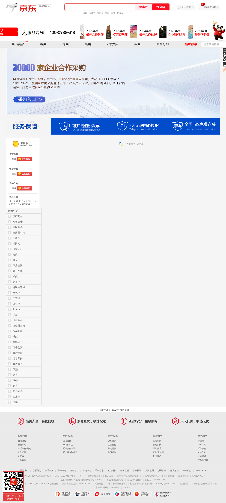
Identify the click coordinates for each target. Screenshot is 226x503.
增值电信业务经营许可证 (205, 483)
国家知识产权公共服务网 (162, 494)
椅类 (15, 402)
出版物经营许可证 (114, 479)
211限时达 (68, 444)
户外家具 (18, 391)
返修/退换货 (158, 452)
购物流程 (22, 441)
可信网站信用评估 (64, 494)
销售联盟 (124, 470)
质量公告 (162, 470)
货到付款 (112, 441)
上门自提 (67, 441)
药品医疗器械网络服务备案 (100, 476)
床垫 (113, 13)
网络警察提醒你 (83, 494)
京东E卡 (202, 452)
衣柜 (107, 13)
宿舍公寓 (18, 347)
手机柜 (16, 238)
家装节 (92, 13)
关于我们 (24, 470)
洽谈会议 (18, 320)
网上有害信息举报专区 (123, 494)
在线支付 (112, 444)
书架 (15, 336)
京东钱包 (115, 487)
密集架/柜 (18, 221)
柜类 (15, 276)
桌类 (15, 374)
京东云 (127, 487)
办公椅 (16, 303)
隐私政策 (174, 470)
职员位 (16, 309)
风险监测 (149, 470)
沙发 (85, 13)
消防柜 (16, 243)
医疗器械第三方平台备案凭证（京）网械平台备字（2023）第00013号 (141, 483)
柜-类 (16, 380)
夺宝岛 (201, 441)
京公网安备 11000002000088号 (36, 476)
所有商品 (18, 216)
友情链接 (112, 470)
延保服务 (202, 448)
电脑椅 (120, 13)
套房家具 (18, 363)
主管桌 (16, 298)
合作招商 (62, 470)
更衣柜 (16, 281)
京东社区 (137, 470)
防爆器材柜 (19, 232)
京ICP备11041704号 (65, 476)
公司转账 (112, 452)
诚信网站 (103, 494)
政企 (15, 260)
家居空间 (18, 265)
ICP (81, 476)
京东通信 (202, 456)
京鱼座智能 (203, 460)
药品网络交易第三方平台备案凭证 (158, 476)
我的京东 (186, 7)
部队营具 (18, 227)
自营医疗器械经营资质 (127, 476)
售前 (14, 159)
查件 (14, 188)
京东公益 (187, 470)
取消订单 (157, 456)
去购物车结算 (209, 7)
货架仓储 (18, 331)
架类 (15, 254)
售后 (14, 173)
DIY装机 (202, 444)
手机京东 (99, 470)
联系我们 (36, 470)
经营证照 (99, 483)
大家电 (21, 456)
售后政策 (157, 441)
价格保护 (157, 444)
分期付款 (112, 448)
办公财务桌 (19, 325)
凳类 (15, 385)
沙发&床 (17, 249)
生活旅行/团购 (24, 448)
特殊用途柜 (19, 287)
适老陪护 (18, 358)
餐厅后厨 (18, 353)
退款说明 (157, 448)
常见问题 (22, 452)
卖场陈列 (18, 342)
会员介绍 (22, 444)
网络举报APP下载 (143, 494)
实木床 (100, 13)
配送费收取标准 (70, 452)
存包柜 (16, 292)
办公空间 (18, 270)
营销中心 (87, 470)
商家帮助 (74, 470)
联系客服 (22, 460)
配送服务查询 (69, 448)
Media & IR (200, 470)
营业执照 (184, 483)
